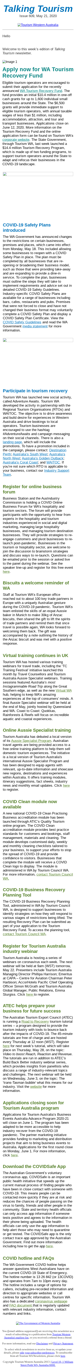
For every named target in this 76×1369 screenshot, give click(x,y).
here (6, 572)
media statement (35, 326)
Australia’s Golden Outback (42, 458)
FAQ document (21, 1305)
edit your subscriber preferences (37, 1352)
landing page (12, 442)
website (36, 1087)
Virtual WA (64, 690)
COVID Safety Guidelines (22, 322)
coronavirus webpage (51, 1301)
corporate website (15, 140)
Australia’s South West (30, 454)
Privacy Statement (63, 1343)
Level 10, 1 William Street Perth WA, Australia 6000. (46, 1363)
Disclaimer (42, 1343)
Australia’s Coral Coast (20, 462)
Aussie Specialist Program (31, 741)
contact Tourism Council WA (24, 934)
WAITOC (53, 462)
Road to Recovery (35, 1021)
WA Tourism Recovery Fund (41, 91)
